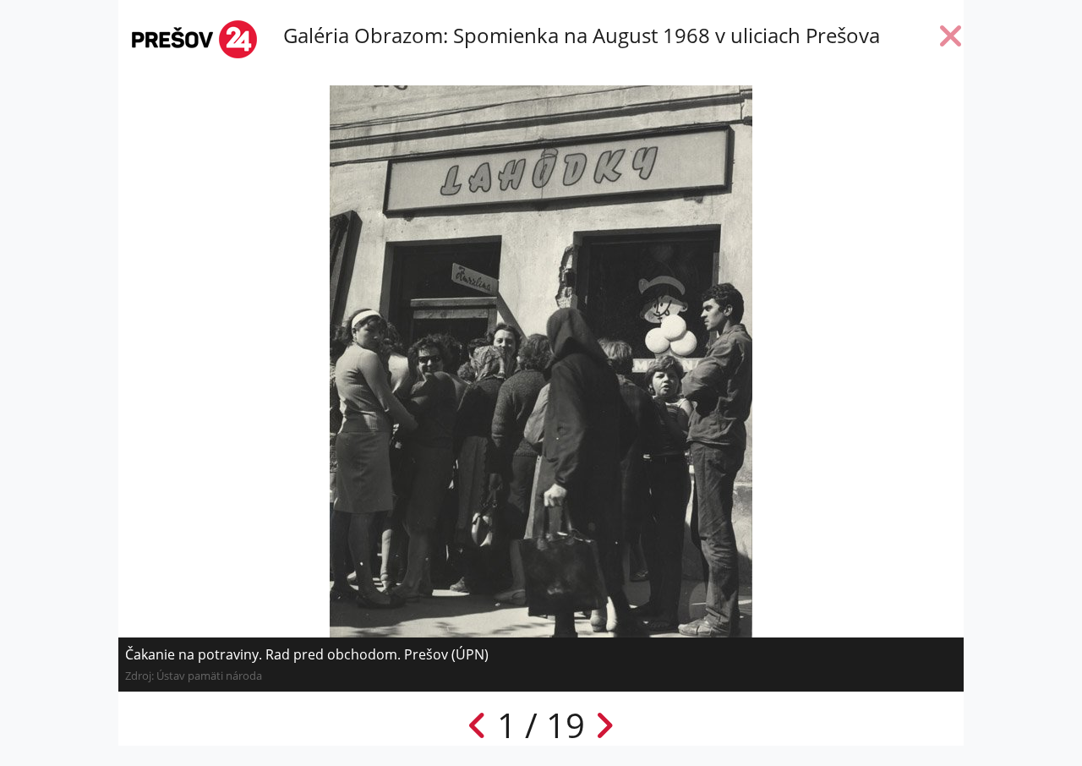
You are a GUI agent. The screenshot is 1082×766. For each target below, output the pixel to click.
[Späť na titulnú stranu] (951, 39)
